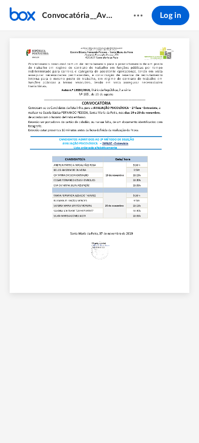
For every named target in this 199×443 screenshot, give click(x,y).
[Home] (22, 15)
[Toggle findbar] (54, 419)
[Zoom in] (107, 419)
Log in (170, 15)
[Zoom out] (74, 419)
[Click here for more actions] (138, 15)
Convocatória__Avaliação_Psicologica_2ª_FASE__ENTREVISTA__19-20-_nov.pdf (78, 15)
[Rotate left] (126, 419)
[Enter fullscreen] (144, 419)
